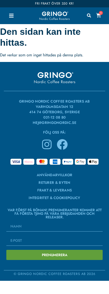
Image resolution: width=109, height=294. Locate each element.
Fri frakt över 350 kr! (54, 3)
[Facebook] (62, 144)
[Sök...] (89, 16)
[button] (11, 15)
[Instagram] (47, 144)
